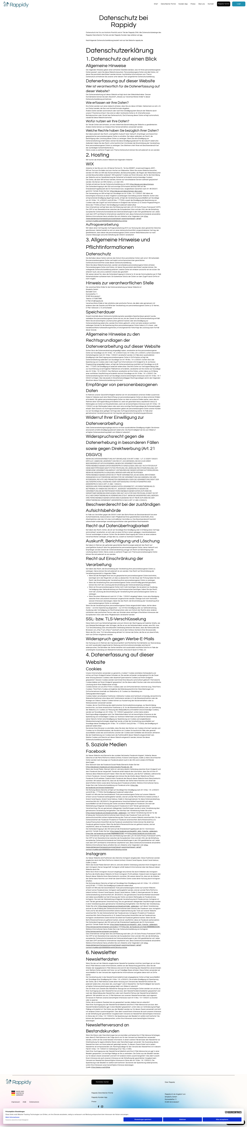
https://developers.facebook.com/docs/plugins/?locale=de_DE (109, 767)
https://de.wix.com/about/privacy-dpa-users (126, 191)
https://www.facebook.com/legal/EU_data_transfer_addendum (133, 831)
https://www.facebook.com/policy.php (142, 833)
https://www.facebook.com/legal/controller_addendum (106, 813)
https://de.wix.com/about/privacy (142, 184)
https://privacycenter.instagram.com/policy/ (102, 927)
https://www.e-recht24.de (100, 1067)
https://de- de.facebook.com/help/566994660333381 (105, 833)
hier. (141, 35)
